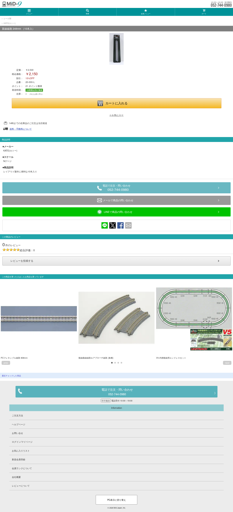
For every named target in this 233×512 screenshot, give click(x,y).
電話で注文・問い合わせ (116, 187)
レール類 (7, 18)
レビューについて (21, 485)
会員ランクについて (22, 468)
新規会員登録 (18, 459)
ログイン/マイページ (22, 441)
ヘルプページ (18, 424)
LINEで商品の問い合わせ (118, 212)
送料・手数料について (21, 128)
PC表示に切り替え (116, 499)
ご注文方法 (17, 415)
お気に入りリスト (21, 450)
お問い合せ (17, 433)
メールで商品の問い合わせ (118, 200)
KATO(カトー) (10, 23)
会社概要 (16, 477)
